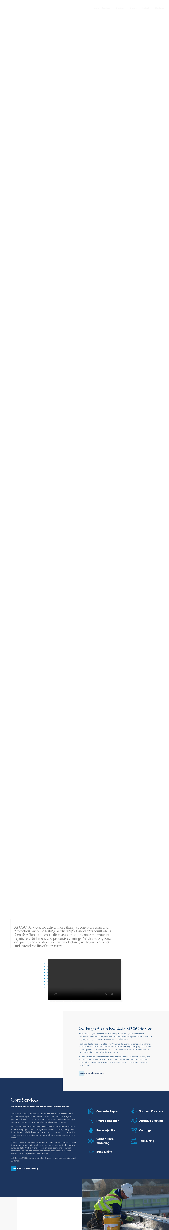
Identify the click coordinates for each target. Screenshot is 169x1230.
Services (106, 8)
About (133, 8)
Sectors (120, 8)
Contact (159, 8)
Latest (145, 8)
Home (96, 8)
